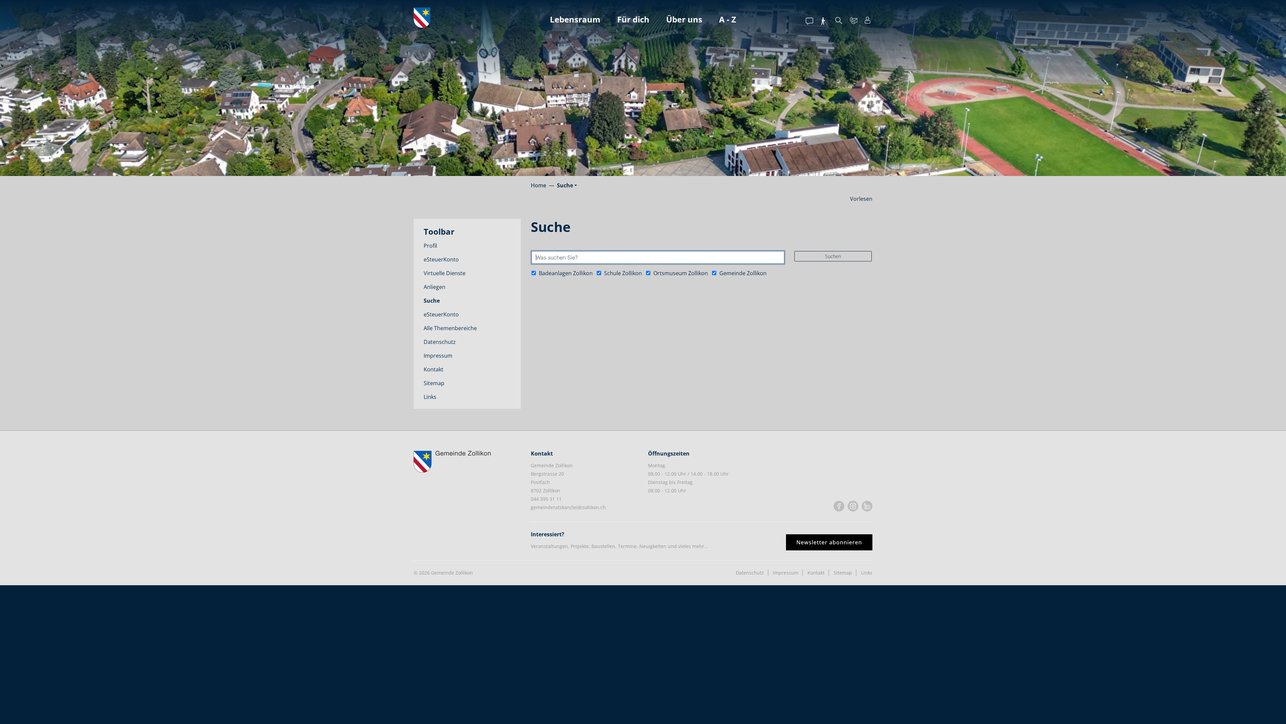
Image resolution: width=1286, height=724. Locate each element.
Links (430, 397)
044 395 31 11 (546, 499)
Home (538, 185)
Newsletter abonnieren (829, 542)
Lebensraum (575, 19)
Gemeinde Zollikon (742, 273)
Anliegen (434, 287)
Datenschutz (440, 342)
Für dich (633, 19)
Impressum (438, 355)
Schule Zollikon (622, 273)
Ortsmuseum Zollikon (680, 273)
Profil (430, 245)
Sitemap (434, 383)
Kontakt (433, 369)
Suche (443, 302)
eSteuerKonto (441, 259)
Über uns (684, 19)
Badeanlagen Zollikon (565, 273)
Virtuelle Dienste (445, 273)
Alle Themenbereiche (450, 328)
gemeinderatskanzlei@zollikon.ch (568, 507)
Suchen (833, 256)
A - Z (727, 19)
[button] (567, 185)
